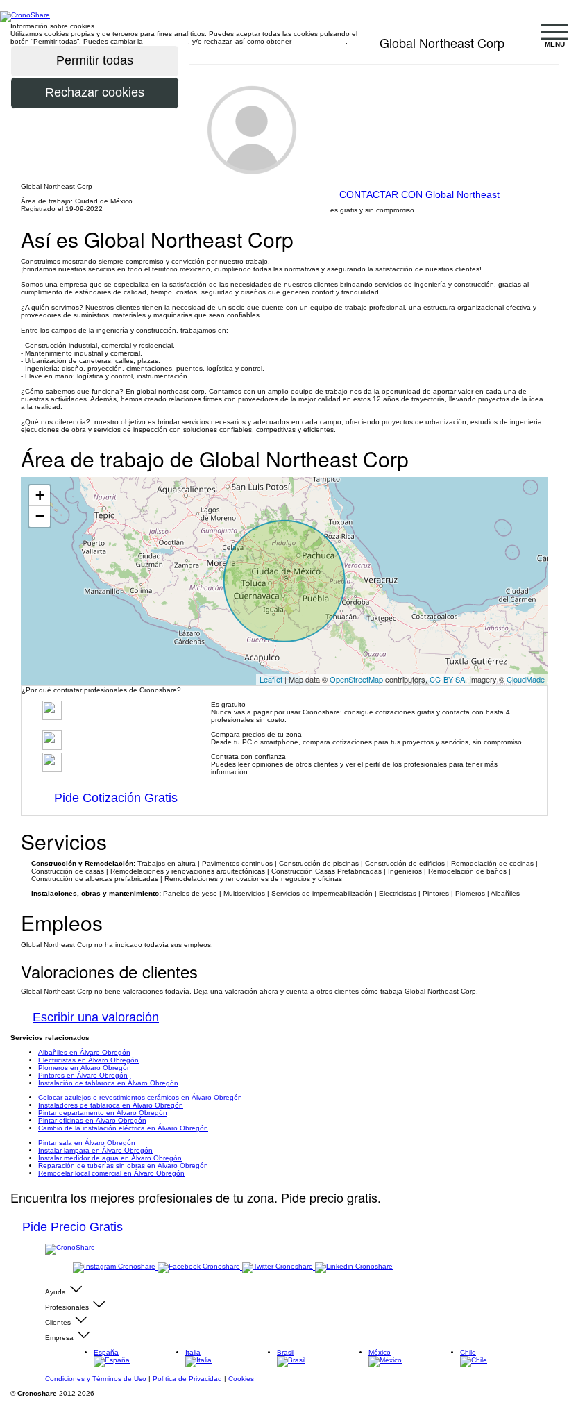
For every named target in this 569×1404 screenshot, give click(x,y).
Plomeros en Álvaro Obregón (84, 1067)
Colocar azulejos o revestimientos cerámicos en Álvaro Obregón (140, 1097)
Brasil (285, 1352)
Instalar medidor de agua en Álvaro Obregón (110, 1158)
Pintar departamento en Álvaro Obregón (102, 1113)
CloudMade (526, 679)
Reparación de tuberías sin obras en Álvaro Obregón (123, 1165)
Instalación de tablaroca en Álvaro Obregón (108, 1083)
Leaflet (271, 679)
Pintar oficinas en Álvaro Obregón (92, 1120)
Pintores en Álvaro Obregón (83, 1075)
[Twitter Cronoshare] (278, 1267)
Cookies (241, 1378)
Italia (193, 1352)
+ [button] (39, 495)
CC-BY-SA (447, 679)
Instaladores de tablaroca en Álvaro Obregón (110, 1105)
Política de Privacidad (188, 1378)
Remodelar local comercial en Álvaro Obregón (111, 1173)
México (379, 1352)
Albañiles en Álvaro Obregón (84, 1052)
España (106, 1352)
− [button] (39, 516)
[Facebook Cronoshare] (200, 1267)
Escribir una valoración (96, 1017)
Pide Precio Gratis (72, 1227)
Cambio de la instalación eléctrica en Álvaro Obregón (123, 1128)
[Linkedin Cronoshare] (354, 1267)
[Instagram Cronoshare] (115, 1267)
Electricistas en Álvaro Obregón (88, 1060)
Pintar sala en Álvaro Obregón (86, 1142)
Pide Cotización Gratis (116, 798)
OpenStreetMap (356, 679)
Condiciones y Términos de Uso (96, 1378)
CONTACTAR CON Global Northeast (419, 194)
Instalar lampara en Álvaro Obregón (95, 1150)
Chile (468, 1352)
